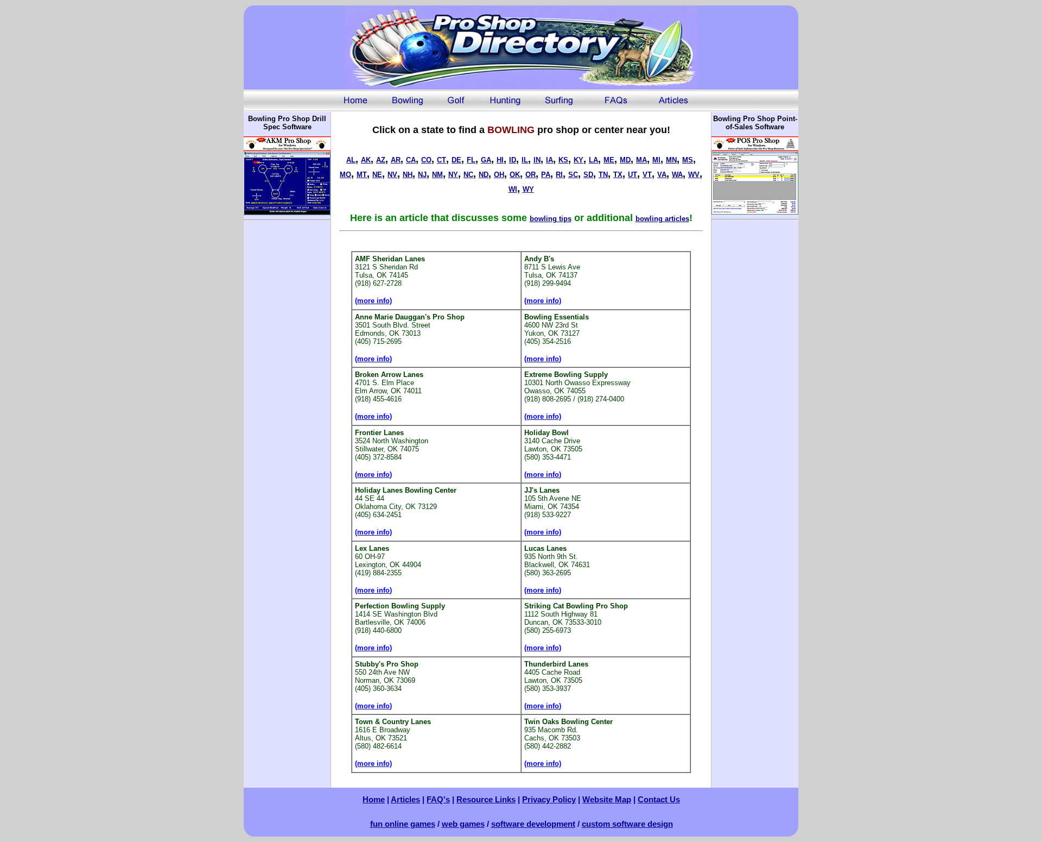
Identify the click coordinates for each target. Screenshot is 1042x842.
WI (513, 189)
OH (499, 175)
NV (392, 175)
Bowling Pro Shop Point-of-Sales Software (755, 123)
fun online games (402, 823)
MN (671, 160)
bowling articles (662, 219)
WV (694, 175)
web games (463, 823)
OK (515, 175)
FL (471, 160)
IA (549, 160)
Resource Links (486, 799)
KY (578, 160)
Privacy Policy (549, 799)
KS (563, 160)
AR (396, 160)
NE (377, 175)
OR (530, 175)
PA (545, 175)
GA (486, 160)
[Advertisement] (287, 388)
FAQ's (438, 799)
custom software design (627, 823)
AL (350, 160)
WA (677, 175)
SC (573, 175)
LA (593, 160)
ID (512, 160)
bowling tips (550, 219)
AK (366, 160)
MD (625, 160)
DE (456, 160)
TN (603, 175)
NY (453, 175)
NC (468, 175)
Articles (405, 799)
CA (411, 160)
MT (362, 175)
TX (617, 175)
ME (608, 160)
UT (632, 175)
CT (441, 160)
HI (500, 160)
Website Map (606, 799)
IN (537, 160)
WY (528, 189)
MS (687, 160)
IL (525, 160)
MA (641, 160)
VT (647, 175)
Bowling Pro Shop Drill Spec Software (287, 123)
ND (483, 175)
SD (588, 175)
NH (407, 175)
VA (661, 175)
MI (656, 160)
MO (345, 175)
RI (559, 175)
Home (374, 799)
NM (437, 175)
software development (533, 823)
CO (426, 160)
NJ (422, 175)
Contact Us (659, 799)
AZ (380, 160)
